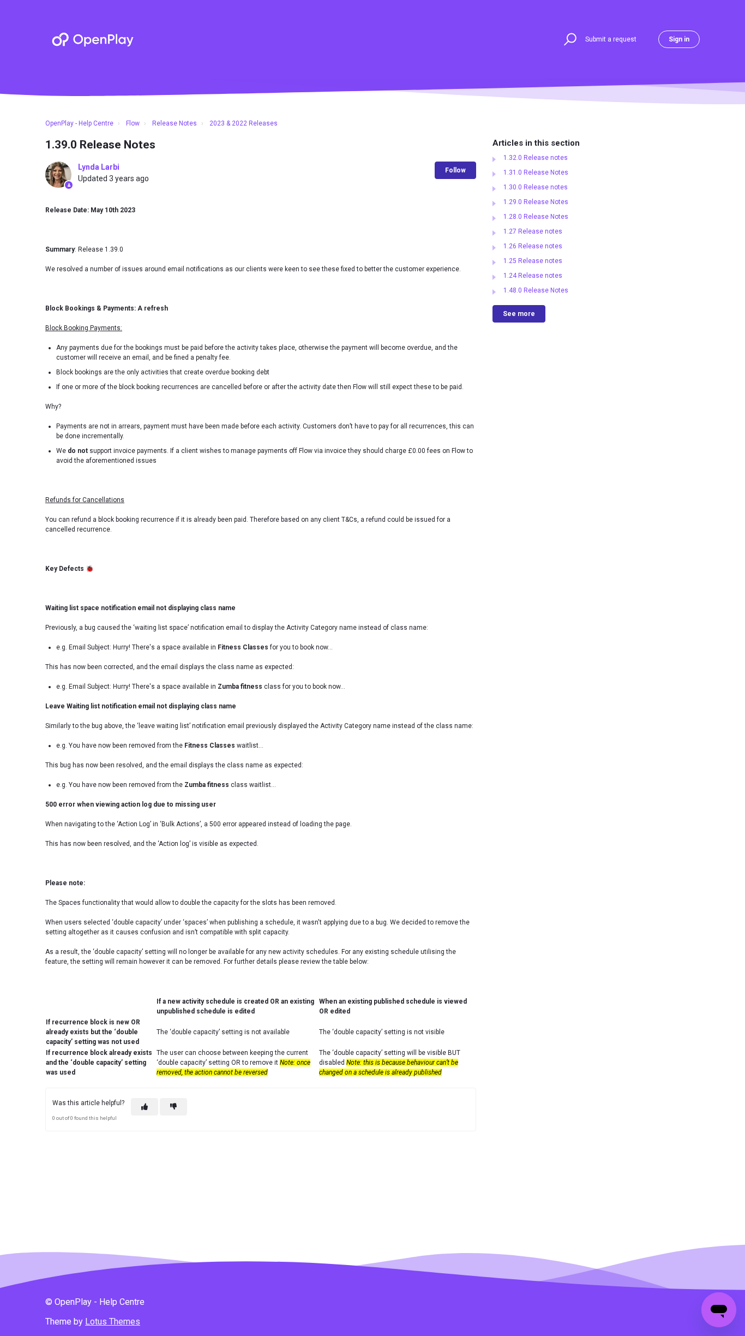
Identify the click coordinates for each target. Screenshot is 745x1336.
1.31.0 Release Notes (535, 172)
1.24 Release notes (532, 275)
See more (519, 314)
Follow (455, 170)
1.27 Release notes (532, 231)
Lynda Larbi (98, 167)
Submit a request (610, 39)
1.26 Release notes (532, 246)
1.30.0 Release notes (535, 187)
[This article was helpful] (144, 1107)
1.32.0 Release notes (535, 158)
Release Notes (174, 123)
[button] (568, 39)
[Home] (92, 39)
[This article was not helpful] (173, 1107)
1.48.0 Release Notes (535, 290)
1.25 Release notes (532, 261)
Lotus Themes (112, 1321)
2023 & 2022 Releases (243, 123)
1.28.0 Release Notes (535, 216)
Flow (133, 123)
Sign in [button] (679, 39)
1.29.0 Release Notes (535, 202)
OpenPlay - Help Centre (79, 123)
